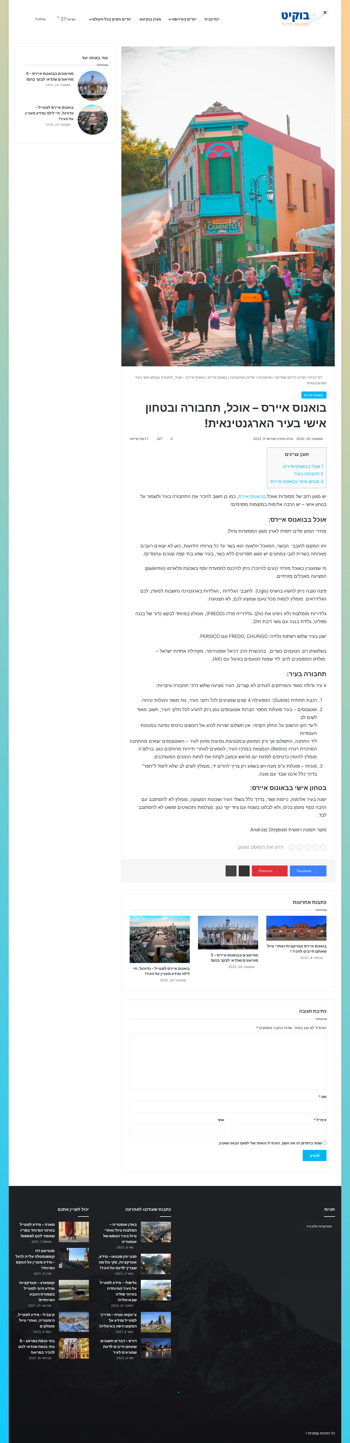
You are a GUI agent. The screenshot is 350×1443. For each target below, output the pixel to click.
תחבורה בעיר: (308, 473)
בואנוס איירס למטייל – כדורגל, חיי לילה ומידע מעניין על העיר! (49, 113)
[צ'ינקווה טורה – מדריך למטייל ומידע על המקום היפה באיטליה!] (156, 1322)
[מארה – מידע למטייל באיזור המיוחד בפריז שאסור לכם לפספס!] (74, 1232)
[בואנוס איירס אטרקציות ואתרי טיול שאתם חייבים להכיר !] (296, 928)
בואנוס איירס (217, 377)
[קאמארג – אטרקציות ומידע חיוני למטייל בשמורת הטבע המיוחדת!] (74, 1290)
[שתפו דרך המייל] (244, 870)
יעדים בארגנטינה (242, 377)
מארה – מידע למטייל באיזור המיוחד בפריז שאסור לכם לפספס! (37, 1230)
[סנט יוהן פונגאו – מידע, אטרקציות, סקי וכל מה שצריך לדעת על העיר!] (156, 1264)
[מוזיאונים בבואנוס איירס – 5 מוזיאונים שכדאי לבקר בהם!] (228, 933)
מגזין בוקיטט (150, 19)
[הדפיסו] (231, 870)
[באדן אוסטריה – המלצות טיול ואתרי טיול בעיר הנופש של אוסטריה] (156, 1232)
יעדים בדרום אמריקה (290, 377)
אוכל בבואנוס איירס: (302, 466)
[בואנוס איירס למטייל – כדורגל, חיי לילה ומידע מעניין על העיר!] (160, 939)
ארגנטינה (265, 377)
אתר (220, 1120)
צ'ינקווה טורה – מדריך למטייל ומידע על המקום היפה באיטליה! (118, 1320)
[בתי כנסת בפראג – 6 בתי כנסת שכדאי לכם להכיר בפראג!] (74, 1348)
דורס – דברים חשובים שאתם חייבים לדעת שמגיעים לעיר (118, 1346)
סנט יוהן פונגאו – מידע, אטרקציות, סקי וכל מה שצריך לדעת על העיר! (117, 1262)
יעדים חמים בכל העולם (112, 19)
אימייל (320, 1120)
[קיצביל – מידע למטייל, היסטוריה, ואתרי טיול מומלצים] (74, 1322)
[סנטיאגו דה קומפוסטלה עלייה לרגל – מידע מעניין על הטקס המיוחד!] (74, 1258)
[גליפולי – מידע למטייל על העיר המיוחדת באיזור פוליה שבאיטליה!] (156, 1290)
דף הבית (212, 19)
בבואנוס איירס (252, 496)
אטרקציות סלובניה (319, 1226)
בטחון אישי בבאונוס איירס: (296, 481)
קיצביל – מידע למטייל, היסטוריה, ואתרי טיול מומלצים (36, 1320)
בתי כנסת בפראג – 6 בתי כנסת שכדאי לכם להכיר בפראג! (36, 1346)
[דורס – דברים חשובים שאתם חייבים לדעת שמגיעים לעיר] (156, 1348)
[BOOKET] (294, 19)
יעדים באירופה (184, 19)
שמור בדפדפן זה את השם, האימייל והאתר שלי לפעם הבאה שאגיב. (270, 1143)
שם (322, 1096)
